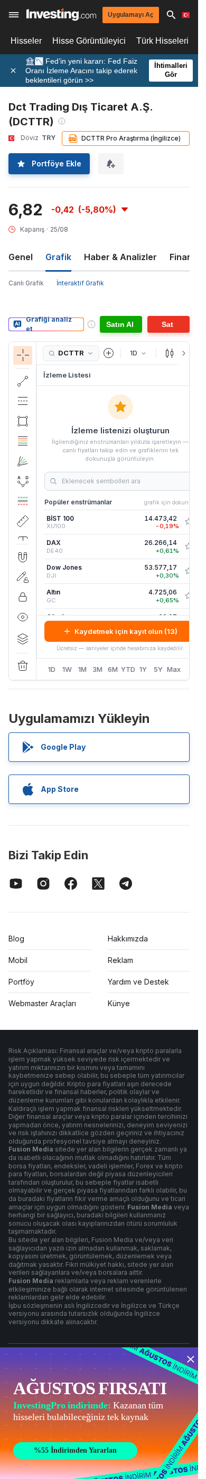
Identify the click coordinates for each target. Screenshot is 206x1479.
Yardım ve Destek (138, 981)
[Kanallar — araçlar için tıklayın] (22, 401)
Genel (20, 257)
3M (97, 669)
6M (113, 669)
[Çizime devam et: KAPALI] (22, 577)
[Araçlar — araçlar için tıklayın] (22, 521)
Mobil (17, 960)
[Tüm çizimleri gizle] (22, 617)
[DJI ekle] (188, 571)
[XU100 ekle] (188, 521)
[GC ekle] (188, 596)
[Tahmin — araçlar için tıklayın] (22, 501)
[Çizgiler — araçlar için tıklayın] (22, 381)
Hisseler (26, 40)
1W (67, 669)
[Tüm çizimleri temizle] (22, 666)
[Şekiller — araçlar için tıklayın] (22, 421)
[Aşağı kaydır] (22, 535)
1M (82, 669)
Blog (16, 938)
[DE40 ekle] (188, 546)
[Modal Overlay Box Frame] (100, 1413)
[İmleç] (22, 355)
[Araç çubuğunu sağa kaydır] (181, 353)
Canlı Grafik (26, 283)
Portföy (21, 981)
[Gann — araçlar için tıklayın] (22, 461)
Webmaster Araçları (42, 1003)
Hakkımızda (128, 938)
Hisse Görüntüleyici (89, 40)
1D (51, 669)
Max (174, 669)
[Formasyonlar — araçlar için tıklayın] (22, 481)
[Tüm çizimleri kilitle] (22, 597)
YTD (128, 669)
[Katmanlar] (23, 639)
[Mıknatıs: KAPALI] (22, 557)
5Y (158, 669)
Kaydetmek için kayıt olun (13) (125, 631)
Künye (119, 1003)
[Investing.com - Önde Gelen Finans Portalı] (61, 14)
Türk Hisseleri (162, 40)
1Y (143, 669)
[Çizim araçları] (39, 510)
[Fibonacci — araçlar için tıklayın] (22, 441)
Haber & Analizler (120, 257)
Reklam (120, 960)
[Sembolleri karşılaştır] (109, 353)
